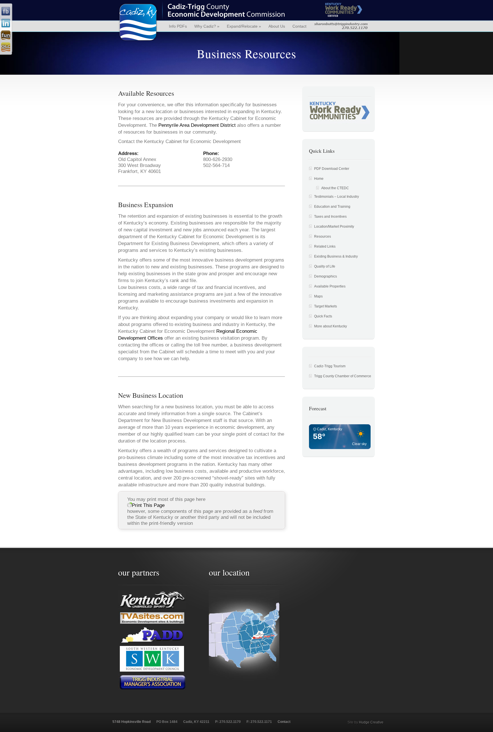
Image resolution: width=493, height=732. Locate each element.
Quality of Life (324, 266)
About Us (276, 26)
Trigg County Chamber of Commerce (342, 376)
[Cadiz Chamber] (5, 50)
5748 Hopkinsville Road (131, 722)
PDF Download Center (331, 169)
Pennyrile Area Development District (197, 125)
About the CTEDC (335, 188)
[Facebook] (5, 15)
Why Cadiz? (206, 26)
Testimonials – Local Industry (336, 197)
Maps (318, 296)
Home (319, 179)
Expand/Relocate (244, 26)
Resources (322, 236)
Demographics (325, 276)
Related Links (325, 246)
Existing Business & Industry (336, 256)
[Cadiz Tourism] (5, 38)
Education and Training (332, 207)
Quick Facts (323, 316)
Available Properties (329, 286)
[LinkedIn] (5, 26)
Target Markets (325, 306)
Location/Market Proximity (334, 227)
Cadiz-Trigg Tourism (329, 366)
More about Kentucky (330, 326)
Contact (299, 26)
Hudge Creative (371, 722)
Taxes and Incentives (330, 217)
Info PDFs (178, 26)
